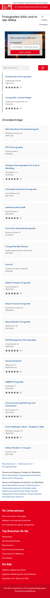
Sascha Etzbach (13, 361)
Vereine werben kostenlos (14, 570)
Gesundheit (13, 475)
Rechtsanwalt (20, 494)
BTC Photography (14, 147)
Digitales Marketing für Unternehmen (19, 574)
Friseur (37, 485)
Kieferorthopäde (9, 491)
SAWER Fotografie (14, 382)
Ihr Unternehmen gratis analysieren (18, 525)
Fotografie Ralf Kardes (16, 246)
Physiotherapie (35, 494)
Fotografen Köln (9, 467)
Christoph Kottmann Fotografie (21, 189)
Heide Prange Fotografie (17, 283)
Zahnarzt (20, 497)
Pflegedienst (8, 494)
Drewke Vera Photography (18, 76)
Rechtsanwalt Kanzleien (13, 549)
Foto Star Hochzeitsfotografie (20, 228)
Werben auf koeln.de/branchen (16, 520)
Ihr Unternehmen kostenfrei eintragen (31, 7)
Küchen (21, 491)
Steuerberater (8, 497)
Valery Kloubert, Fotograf (18, 448)
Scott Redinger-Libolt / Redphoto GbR (24, 427)
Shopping (18, 478)
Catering (29, 485)
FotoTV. (9, 264)
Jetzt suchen (25, 52)
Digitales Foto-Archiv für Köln (15, 578)
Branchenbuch (8, 464)
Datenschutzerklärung (25, 591)
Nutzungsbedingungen (34, 588)
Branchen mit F (26, 464)
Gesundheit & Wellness (13, 554)
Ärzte (4, 475)
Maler (27, 491)
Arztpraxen (7, 537)
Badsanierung (18, 485)
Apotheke (6, 485)
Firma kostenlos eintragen (14, 516)
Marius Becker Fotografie (17, 322)
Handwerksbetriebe (11, 541)
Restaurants (7, 478)
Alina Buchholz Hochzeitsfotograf (21, 129)
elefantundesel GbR (15, 207)
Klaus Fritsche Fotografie (17, 304)
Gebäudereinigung (11, 488)
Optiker (34, 491)
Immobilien (35, 475)
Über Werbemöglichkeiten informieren (30, 3)
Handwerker (24, 475)
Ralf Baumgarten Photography (20, 340)
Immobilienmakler (28, 488)
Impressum (18, 588)
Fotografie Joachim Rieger (18, 97)
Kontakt (7, 588)
